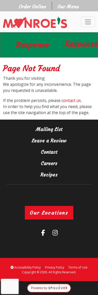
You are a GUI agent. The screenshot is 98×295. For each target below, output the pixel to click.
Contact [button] (62, 152)
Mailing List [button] (59, 129)
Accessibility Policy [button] (27, 267)
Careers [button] (62, 163)
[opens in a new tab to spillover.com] (49, 287)
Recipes (49, 175)
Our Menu (68, 7)
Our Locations (49, 212)
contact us (71, 100)
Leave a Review (57, 140)
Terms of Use (77, 267)
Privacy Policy (54, 267)
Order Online (34, 6)
